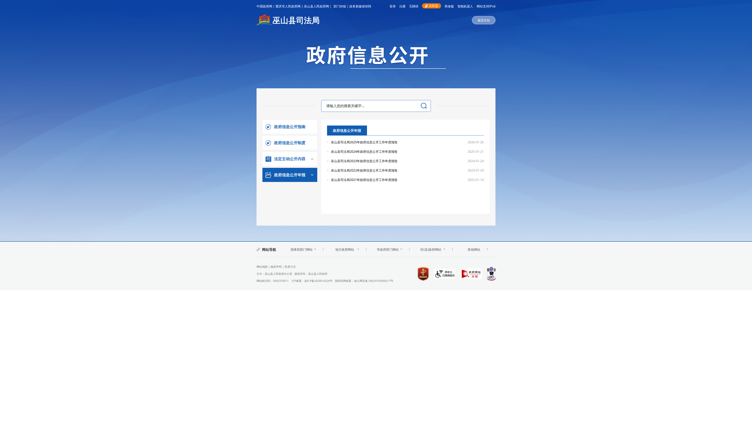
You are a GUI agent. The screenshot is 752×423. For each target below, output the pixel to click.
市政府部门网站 (388, 249)
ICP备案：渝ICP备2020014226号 (312, 281)
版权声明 (276, 266)
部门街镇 (340, 6)
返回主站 (483, 20)
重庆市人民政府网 (288, 6)
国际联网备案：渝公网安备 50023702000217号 (364, 281)
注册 (402, 6)
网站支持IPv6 (486, 6)
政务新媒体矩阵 (360, 6)
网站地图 (262, 266)
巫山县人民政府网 (316, 6)
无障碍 (413, 6)
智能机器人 (465, 6)
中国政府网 (264, 6)
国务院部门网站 (302, 249)
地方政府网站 (344, 249)
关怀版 (433, 6)
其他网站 (474, 249)
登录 (393, 6)
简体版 (449, 6)
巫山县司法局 (296, 20)
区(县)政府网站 (430, 249)
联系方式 (290, 266)
